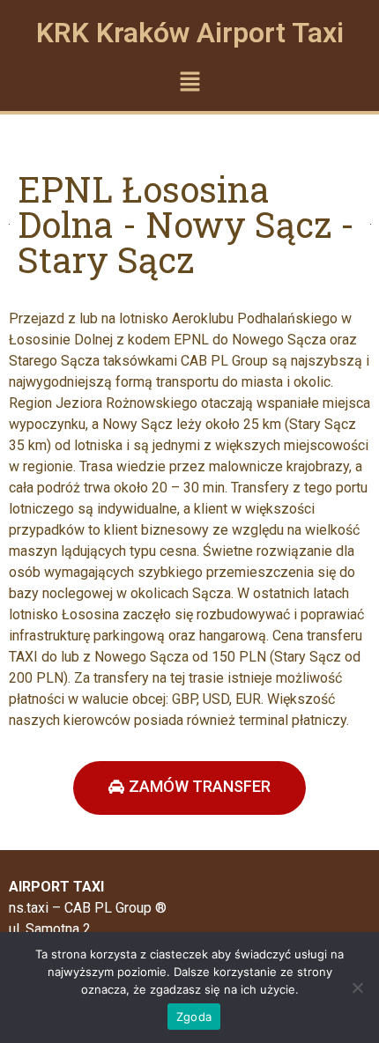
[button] (189, 82)
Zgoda (194, 1017)
